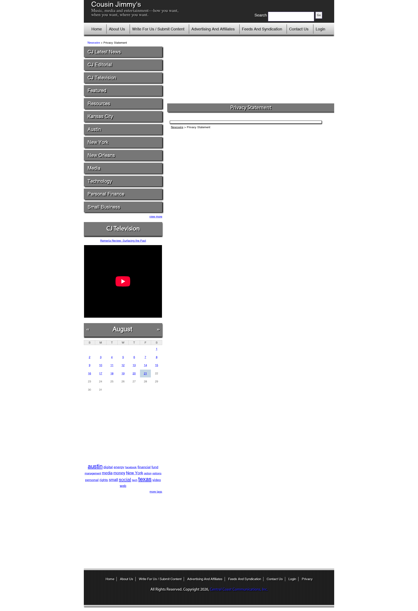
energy (119, 467)
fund (155, 467)
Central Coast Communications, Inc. (239, 590)
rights (103, 480)
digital (108, 467)
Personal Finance (106, 194)
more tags (156, 491)
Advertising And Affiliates (213, 29)
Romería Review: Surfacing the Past (123, 240)
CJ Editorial (100, 64)
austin (95, 466)
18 (111, 373)
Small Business (104, 207)
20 (134, 373)
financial (144, 467)
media (107, 473)
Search (261, 15)
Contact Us (298, 29)
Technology (100, 181)
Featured (97, 90)
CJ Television (102, 77)
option (148, 473)
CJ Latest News (104, 52)
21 (145, 373)
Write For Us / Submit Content (158, 29)
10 (100, 365)
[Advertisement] (250, 70)
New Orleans (101, 155)
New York (98, 142)
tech (134, 480)
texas (145, 479)
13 (134, 365)
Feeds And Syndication (262, 29)
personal (92, 480)
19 (123, 373)
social (125, 479)
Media (94, 168)
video (156, 480)
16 (89, 373)
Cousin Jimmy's (116, 4)
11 (111, 365)
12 (123, 365)
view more (155, 216)
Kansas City (100, 116)
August (122, 329)
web (123, 486)
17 (100, 373)
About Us (117, 29)
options (157, 473)
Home (96, 29)
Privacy (307, 579)
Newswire (94, 43)
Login (320, 29)
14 (145, 365)
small (113, 479)
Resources (99, 103)
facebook (131, 467)
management (93, 473)
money (119, 473)
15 (156, 365)
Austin (94, 129)
